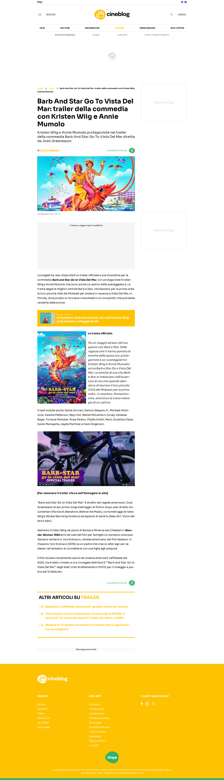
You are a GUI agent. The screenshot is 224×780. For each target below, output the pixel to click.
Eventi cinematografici (157, 35)
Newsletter (95, 736)
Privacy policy (96, 709)
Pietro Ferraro (49, 150)
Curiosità (122, 35)
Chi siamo (94, 704)
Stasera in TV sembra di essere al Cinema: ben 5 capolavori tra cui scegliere (87, 627)
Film (42, 28)
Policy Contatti (97, 731)
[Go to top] (192, 770)
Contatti (93, 745)
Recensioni (92, 28)
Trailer (193, 29)
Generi (96, 35)
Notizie (65, 28)
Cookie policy (96, 713)
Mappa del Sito (97, 741)
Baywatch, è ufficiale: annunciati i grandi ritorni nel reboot (86, 606)
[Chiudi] (217, 8)
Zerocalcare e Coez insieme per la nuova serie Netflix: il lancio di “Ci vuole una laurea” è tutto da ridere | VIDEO (85, 616)
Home (40, 88)
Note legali (95, 722)
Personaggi (147, 28)
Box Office (195, 35)
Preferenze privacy (99, 718)
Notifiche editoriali (99, 727)
